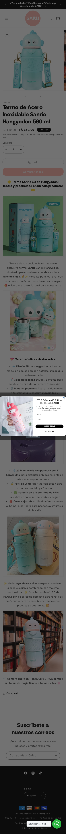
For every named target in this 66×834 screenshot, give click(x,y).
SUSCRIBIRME (49, 426)
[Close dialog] (64, 398)
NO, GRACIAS (49, 431)
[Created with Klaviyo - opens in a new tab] (33, 437)
